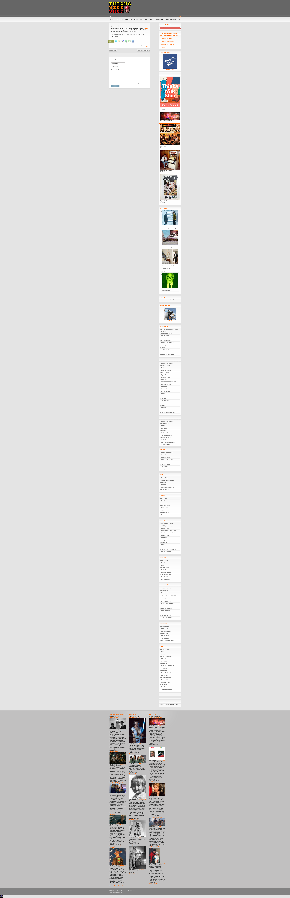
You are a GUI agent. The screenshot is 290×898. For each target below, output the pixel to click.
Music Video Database (167, 459)
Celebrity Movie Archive (167, 480)
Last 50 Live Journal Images (168, 530)
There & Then (159, 19)
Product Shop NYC (166, 396)
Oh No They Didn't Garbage (168, 665)
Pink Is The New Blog (167, 672)
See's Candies (165, 433)
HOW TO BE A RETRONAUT (168, 382)
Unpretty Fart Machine (166, 170)
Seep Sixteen (152, 746)
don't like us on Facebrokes (167, 44)
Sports (151, 19)
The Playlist (164, 398)
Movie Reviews (117, 714)
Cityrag (163, 651)
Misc (141, 19)
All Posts (112, 19)
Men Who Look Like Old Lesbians (170, 533)
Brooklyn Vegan (165, 365)
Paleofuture (164, 670)
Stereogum (164, 462)
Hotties (136, 19)
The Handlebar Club (166, 435)
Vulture (163, 405)
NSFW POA (164, 484)
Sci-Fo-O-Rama (165, 542)
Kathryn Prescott (165, 505)
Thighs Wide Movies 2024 (167, 120)
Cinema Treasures (166, 588)
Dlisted (163, 654)
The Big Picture (165, 547)
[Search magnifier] (181, 28)
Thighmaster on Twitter (166, 38)
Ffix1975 (163, 482)
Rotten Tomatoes (165, 613)
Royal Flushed (113, 50)
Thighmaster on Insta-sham (167, 41)
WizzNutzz (164, 410)
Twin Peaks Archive (166, 617)
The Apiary (164, 684)
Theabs (163, 347)
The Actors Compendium (167, 615)
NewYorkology (165, 567)
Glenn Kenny (164, 599)
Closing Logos (165, 592)
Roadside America (166, 572)
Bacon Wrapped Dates (167, 363)
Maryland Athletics (166, 631)
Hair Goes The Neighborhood (117, 783)
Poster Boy (164, 537)
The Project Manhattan (167, 345)
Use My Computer (166, 551)
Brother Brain (165, 368)
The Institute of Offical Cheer (168, 549)
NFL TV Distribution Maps (168, 635)
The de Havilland (133, 773)
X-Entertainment (165, 579)
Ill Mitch (163, 500)
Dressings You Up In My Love (170, 247)
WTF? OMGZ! (165, 489)
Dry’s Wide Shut (164, 201)
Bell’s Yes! (163, 146)
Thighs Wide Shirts (170, 69)
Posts (176, 16)
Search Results (115, 16)
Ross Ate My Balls (166, 340)
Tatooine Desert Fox (134, 717)
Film (122, 19)
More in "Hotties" (133, 873)
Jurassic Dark (166, 290)
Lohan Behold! (166, 271)
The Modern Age (165, 464)
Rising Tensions (165, 540)
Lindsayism (164, 663)
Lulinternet (164, 386)
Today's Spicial (165, 349)
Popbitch (163, 570)
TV (179, 19)
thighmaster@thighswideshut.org (169, 35)
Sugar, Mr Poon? (165, 682)
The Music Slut (165, 466)
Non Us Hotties (165, 335)
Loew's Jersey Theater (167, 608)
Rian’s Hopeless (114, 751)
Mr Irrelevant (164, 633)
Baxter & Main (165, 423)
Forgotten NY (164, 560)
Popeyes (163, 430)
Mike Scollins (164, 507)
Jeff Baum (164, 661)
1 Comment (162, 726)
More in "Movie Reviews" (116, 885)
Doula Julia (164, 498)
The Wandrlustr (165, 400)
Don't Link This (165, 372)
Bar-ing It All (132, 845)
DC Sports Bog (165, 628)
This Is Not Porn (165, 403)
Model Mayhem (165, 535)
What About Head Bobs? (167, 354)
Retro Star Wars (165, 610)
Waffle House (164, 440)
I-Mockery (164, 562)
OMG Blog (164, 668)
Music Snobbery (165, 457)
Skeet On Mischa (165, 679)
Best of (152, 714)
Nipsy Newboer (165, 510)
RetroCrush (164, 675)
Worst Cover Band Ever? (143, 50)
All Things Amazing (166, 526)
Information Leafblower (167, 658)
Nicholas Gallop (117, 892)
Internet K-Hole (165, 528)
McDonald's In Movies (167, 333)
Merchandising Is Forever (168, 389)
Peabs (163, 393)
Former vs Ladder (134, 819)
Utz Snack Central (166, 437)
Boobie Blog (164, 477)
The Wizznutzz (165, 686)
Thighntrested (163, 47)
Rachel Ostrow (165, 512)
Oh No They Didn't (166, 391)
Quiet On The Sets (166, 338)
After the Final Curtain (167, 523)
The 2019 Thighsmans (154, 782)
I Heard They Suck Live (167, 452)
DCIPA (163, 425)
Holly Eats (164, 428)
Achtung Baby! (165, 649)
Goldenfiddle (164, 379)
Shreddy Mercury (165, 514)
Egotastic (163, 375)
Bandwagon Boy (165, 626)
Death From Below (166, 370)
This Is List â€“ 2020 (154, 846)
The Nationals (165, 638)
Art (117, 19)
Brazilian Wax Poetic (134, 754)
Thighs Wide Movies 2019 (155, 817)
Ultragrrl (163, 469)
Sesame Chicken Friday (167, 342)
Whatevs (163, 407)
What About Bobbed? (167, 352)
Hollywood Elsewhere (167, 601)
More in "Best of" (153, 883)
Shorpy (163, 544)
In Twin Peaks (165, 606)
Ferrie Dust (112, 814)
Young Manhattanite (166, 689)
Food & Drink (128, 19)
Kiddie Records (165, 455)
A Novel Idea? (163, 108)
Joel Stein (164, 503)
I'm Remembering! (166, 384)
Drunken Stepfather (166, 656)
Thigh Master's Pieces (170, 19)
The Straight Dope (166, 574)
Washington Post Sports (167, 640)
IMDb (162, 565)
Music (146, 19)
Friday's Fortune (165, 377)
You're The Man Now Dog (168, 412)
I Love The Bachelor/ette (167, 603)
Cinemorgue (164, 590)
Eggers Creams (114, 717)
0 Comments (145, 46)
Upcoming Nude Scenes (167, 487)
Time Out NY (164, 577)
